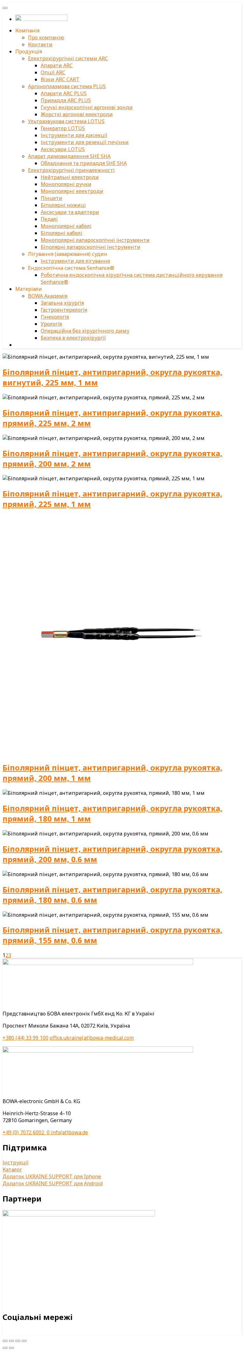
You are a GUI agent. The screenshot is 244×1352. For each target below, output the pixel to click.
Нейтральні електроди (70, 177)
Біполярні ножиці (63, 205)
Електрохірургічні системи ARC (68, 58)
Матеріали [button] (28, 288)
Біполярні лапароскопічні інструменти (90, 246)
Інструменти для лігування (75, 260)
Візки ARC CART (60, 79)
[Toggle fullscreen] (17, 1341)
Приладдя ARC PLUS (66, 100)
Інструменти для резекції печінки (85, 142)
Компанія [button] (27, 30)
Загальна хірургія (62, 302)
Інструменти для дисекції (74, 135)
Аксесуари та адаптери (70, 212)
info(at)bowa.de (69, 1132)
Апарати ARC (57, 65)
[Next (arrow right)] (11, 1348)
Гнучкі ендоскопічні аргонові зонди (87, 107)
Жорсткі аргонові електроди (77, 114)
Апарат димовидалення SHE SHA (69, 156)
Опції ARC (53, 72)
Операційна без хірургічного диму (85, 330)
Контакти (40, 44)
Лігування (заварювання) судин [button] (67, 253)
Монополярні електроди (72, 191)
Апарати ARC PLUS (64, 93)
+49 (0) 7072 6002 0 (27, 1132)
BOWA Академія (47, 295)
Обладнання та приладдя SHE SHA (84, 163)
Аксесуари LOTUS (63, 149)
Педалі (49, 219)
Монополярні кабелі (66, 226)
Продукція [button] (28, 51)
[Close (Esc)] (5, 1341)
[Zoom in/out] (24, 1341)
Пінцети (51, 198)
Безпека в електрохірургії (73, 337)
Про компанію (46, 37)
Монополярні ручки (66, 184)
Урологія (51, 323)
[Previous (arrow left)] (5, 1348)
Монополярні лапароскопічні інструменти (95, 239)
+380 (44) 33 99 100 (25, 1037)
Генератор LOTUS (63, 128)
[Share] (11, 1341)
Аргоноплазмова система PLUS (67, 86)
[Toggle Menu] (5, 8)
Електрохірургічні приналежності (71, 170)
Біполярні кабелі (61, 233)
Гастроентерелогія (64, 309)
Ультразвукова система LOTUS (66, 121)
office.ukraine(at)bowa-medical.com (92, 1037)
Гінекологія (55, 316)
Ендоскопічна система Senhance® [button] (71, 267)
